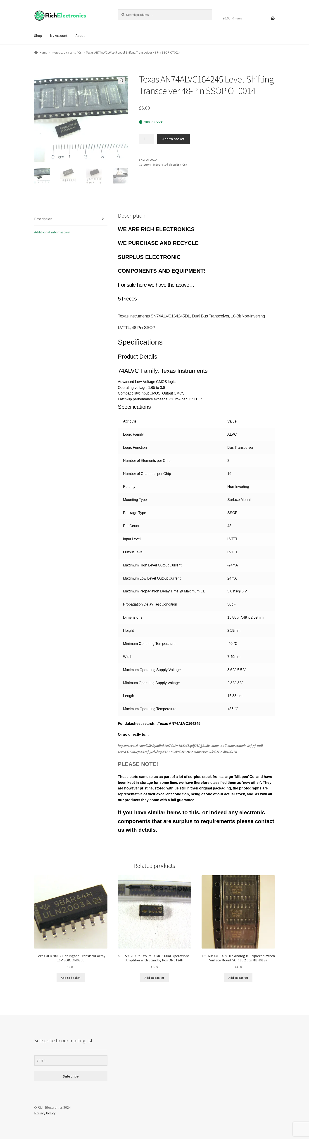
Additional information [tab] (52, 232)
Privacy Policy (44, 1113)
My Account (59, 35)
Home (44, 52)
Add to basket (173, 138)
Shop (38, 35)
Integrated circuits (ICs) (67, 52)
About (80, 35)
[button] (121, 80)
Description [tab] (43, 218)
